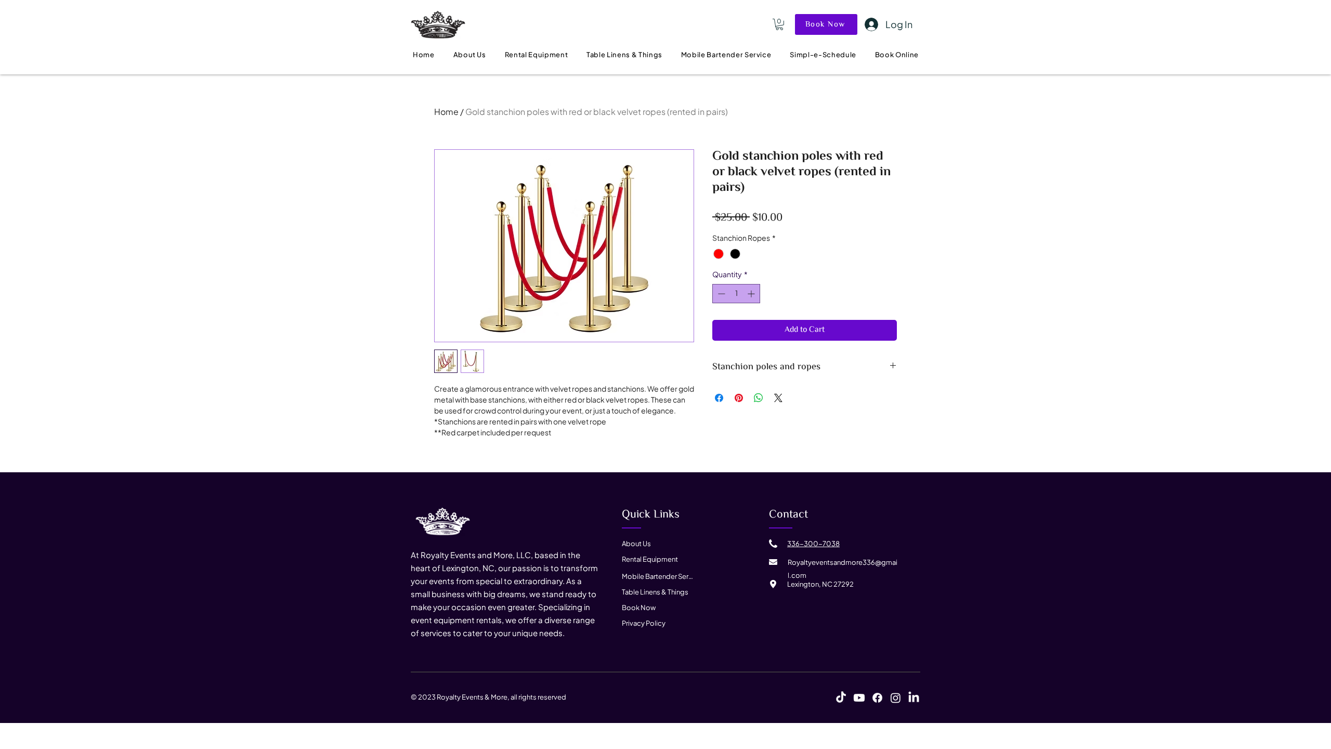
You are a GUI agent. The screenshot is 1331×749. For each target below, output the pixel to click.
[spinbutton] (736, 294)
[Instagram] (895, 697)
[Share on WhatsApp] (758, 398)
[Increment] (752, 294)
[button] (779, 24)
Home (446, 111)
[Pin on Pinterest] (739, 398)
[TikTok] (840, 697)
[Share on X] (778, 398)
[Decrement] (720, 294)
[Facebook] (877, 697)
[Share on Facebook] (719, 398)
